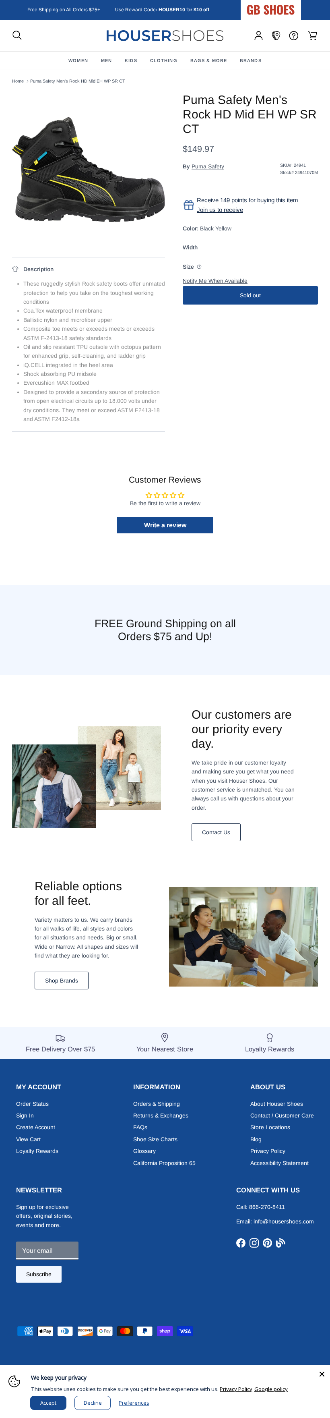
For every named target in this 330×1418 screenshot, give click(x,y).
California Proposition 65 (164, 1163)
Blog (256, 1139)
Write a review (165, 525)
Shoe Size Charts (155, 1139)
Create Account (35, 1127)
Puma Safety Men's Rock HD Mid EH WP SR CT (77, 81)
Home (18, 81)
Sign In (25, 1115)
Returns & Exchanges (160, 1115)
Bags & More (208, 60)
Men (106, 60)
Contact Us (216, 832)
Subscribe (39, 1274)
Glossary (144, 1151)
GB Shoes (291, 6)
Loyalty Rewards (37, 1151)
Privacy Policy (267, 1151)
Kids (131, 60)
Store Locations (270, 1127)
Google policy (271, 1389)
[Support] (294, 36)
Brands (251, 60)
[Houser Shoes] (165, 35)
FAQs (140, 1127)
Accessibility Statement (279, 1163)
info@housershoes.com (284, 1221)
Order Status (32, 1104)
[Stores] (276, 36)
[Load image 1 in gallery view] (88, 169)
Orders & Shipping (156, 1104)
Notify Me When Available (215, 281)
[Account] (258, 36)
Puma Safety (208, 166)
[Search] (17, 35)
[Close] (322, 1373)
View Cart (28, 1139)
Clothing (163, 60)
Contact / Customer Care (282, 1115)
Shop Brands (61, 980)
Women (78, 60)
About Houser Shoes (276, 1104)
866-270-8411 (267, 1207)
